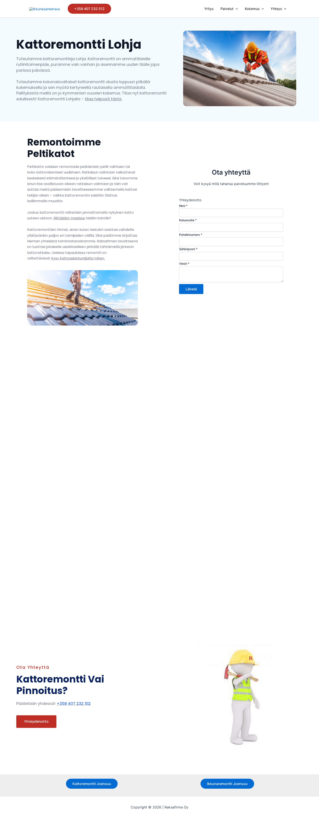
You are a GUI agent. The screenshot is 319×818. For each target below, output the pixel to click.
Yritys (209, 9)
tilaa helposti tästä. (103, 99)
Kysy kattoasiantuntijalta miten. (78, 258)
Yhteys (276, 9)
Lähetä (191, 289)
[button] (89, 9)
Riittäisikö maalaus (69, 218)
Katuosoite (188, 220)
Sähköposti (188, 249)
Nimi (183, 206)
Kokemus (252, 9)
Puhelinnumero (190, 234)
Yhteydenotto (36, 721)
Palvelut (226, 9)
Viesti (184, 263)
